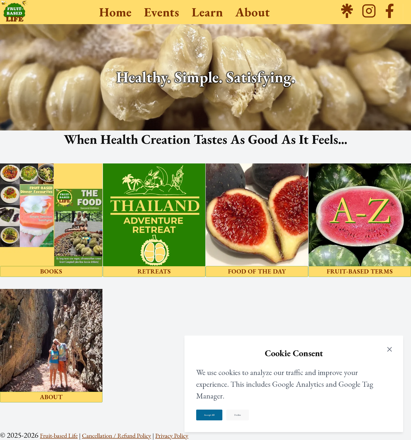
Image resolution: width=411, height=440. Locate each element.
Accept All (209, 415)
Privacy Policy (171, 435)
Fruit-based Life (59, 435)
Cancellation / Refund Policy (116, 435)
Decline (237, 415)
